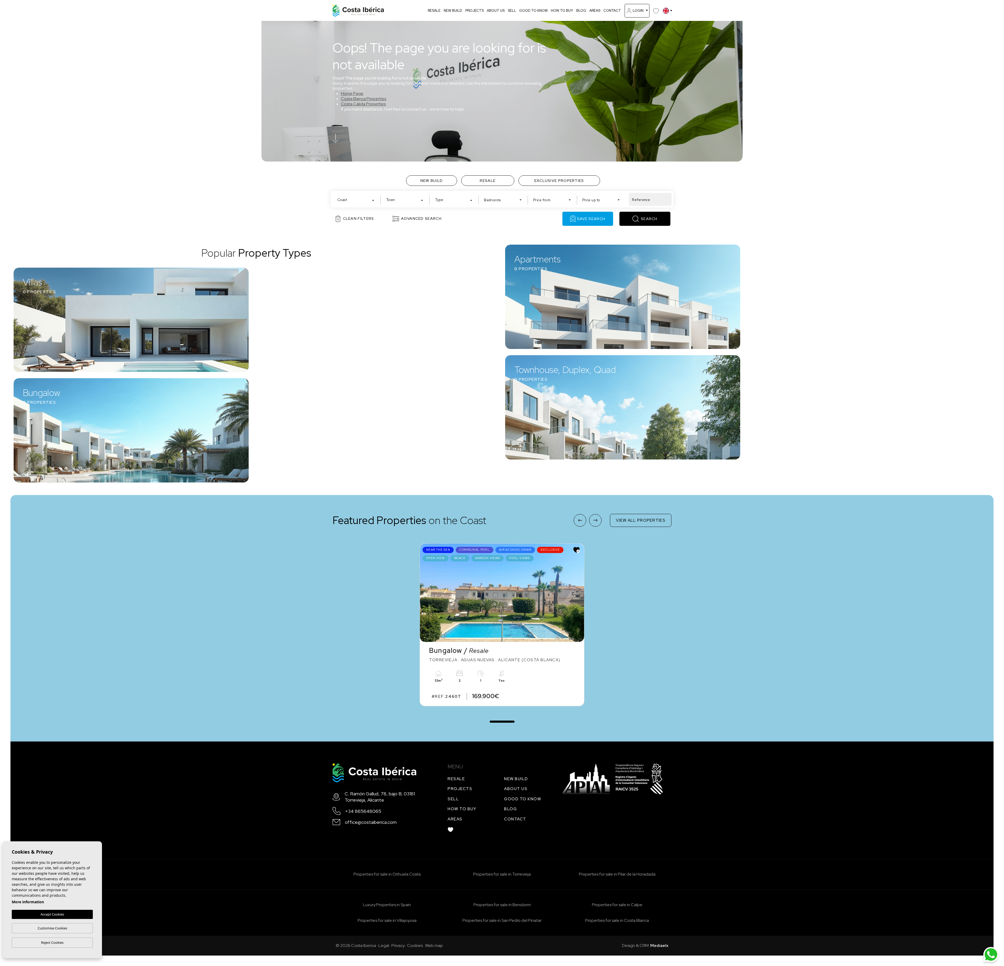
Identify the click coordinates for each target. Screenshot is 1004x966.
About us (496, 10)
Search (649, 218)
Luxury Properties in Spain (387, 904)
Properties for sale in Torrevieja (502, 874)
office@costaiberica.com (371, 822)
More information (28, 901)
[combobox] (355, 199)
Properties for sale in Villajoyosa (387, 920)
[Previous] (580, 520)
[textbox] (357, 200)
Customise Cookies (52, 928)
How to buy (562, 10)
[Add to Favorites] (576, 550)
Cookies (415, 945)
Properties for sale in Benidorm (502, 904)
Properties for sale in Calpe (617, 904)
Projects (474, 10)
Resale (434, 10)
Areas (594, 10)
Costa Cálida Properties (363, 104)
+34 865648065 (363, 811)
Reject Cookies (52, 942)
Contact (612, 10)
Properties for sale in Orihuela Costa (387, 874)
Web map (434, 945)
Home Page (352, 93)
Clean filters (358, 218)
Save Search (591, 218)
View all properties (640, 520)
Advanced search (421, 218)
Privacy (398, 945)
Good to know (533, 10)
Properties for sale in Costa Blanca (617, 920)
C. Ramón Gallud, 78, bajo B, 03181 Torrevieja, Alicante (380, 797)
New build (453, 10)
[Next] (595, 520)
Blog (581, 10)
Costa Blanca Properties (363, 98)
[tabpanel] (502, 624)
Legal (383, 945)
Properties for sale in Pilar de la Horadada (617, 874)
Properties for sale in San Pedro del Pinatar (502, 920)
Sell (512, 10)
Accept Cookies (52, 914)
